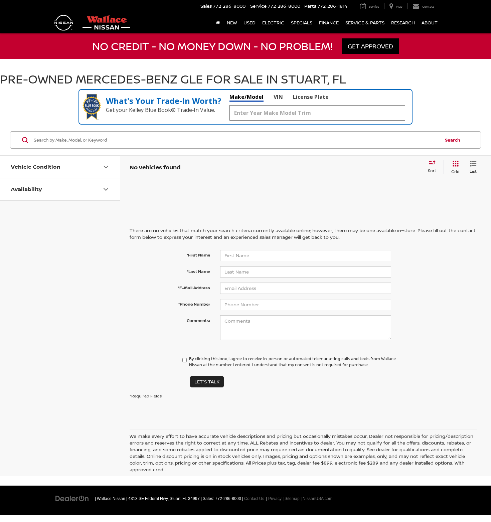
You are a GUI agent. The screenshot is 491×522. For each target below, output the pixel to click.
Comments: (198, 320)
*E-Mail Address (194, 288)
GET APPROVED (370, 46)
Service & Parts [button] (364, 22)
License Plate (311, 97)
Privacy (275, 498)
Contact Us (254, 498)
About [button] (430, 22)
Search (452, 140)
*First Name (198, 255)
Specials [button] (301, 22)
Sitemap (292, 498)
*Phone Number (194, 304)
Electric (273, 22)
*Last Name (198, 271)
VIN (278, 97)
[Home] (217, 22)
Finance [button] (329, 22)
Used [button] (249, 22)
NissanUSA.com (317, 498)
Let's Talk (206, 381)
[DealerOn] (72, 498)
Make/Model (246, 97)
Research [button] (403, 22)
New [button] (232, 22)
